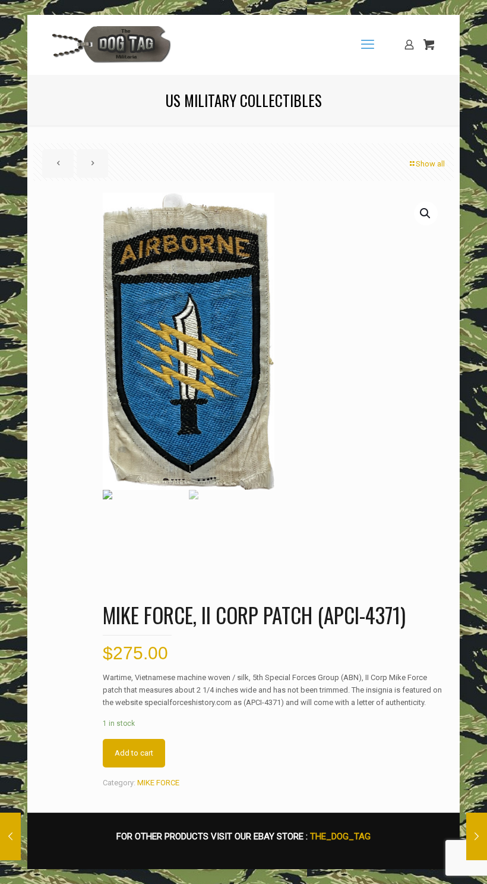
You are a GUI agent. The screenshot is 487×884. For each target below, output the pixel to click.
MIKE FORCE (158, 782)
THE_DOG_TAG (340, 836)
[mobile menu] (368, 44)
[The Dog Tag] (111, 44)
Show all (430, 163)
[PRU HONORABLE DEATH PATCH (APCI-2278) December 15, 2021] (476, 836)
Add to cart (134, 752)
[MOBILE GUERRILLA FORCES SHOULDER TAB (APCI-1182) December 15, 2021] (10, 836)
